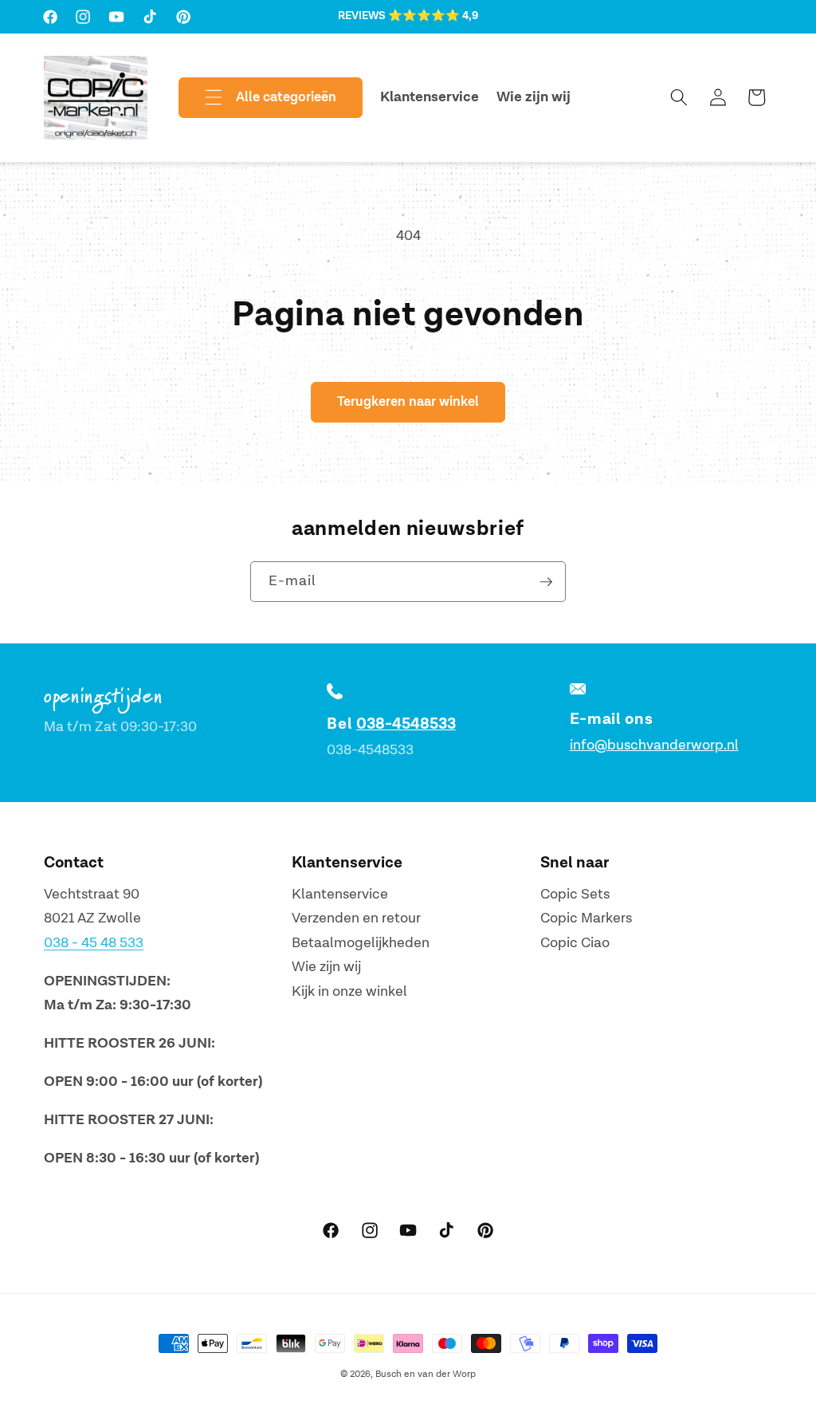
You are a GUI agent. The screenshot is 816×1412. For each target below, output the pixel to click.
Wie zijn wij (326, 966)
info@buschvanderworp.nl (654, 745)
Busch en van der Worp (425, 1374)
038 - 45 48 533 (93, 942)
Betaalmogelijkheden (361, 942)
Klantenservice (340, 894)
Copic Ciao (575, 942)
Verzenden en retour (356, 918)
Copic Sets (575, 894)
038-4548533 (406, 724)
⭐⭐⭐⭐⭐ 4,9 (433, 16)
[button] (257, 98)
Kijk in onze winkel (349, 991)
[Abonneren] (546, 582)
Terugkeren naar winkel (408, 402)
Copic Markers (586, 918)
